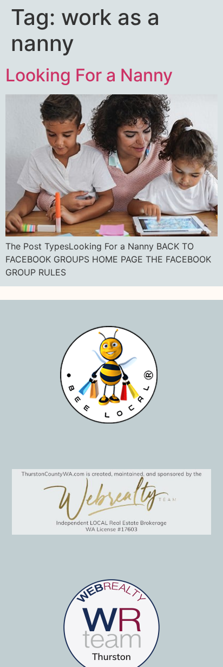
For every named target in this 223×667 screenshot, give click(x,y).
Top (210, 652)
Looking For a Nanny (89, 75)
